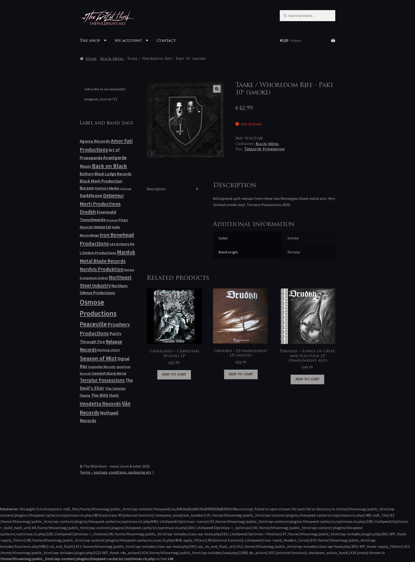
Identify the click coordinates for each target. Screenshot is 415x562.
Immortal (102, 227)
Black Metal (111, 59)
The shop (90, 41)
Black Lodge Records (113, 174)
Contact (166, 41)
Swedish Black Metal (109, 373)
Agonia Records (95, 141)
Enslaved (112, 220)
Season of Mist (98, 358)
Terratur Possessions (264, 149)
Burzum (87, 188)
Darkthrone (91, 195)
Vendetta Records (100, 403)
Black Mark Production (101, 181)
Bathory (87, 174)
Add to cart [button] (174, 374)
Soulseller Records (102, 367)
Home (91, 59)
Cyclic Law (125, 188)
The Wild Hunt (105, 395)
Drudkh (88, 212)
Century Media (107, 188)
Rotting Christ (109, 350)
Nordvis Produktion (101, 269)
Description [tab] (156, 188)
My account (128, 41)
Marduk (126, 252)
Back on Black (109, 166)
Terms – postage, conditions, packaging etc (115, 472)
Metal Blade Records (103, 261)
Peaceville (93, 324)
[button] (217, 89)
